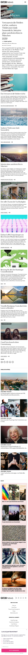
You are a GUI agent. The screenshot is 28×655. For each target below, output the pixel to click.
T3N (2, 320)
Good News (5, 38)
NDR (2, 283)
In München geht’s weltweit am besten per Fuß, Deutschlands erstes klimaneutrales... (13, 394)
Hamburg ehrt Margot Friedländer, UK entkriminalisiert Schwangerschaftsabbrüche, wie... (14, 447)
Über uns (14, 605)
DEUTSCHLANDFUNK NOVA (7, 105)
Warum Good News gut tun (14, 609)
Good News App (14, 620)
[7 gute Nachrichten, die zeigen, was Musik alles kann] (14, 461)
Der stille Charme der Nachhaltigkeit (13, 201)
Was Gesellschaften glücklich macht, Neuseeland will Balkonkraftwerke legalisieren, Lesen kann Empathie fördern (13, 567)
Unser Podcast (14, 624)
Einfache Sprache (14, 613)
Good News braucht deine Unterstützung (10, 343)
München (14, 43)
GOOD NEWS (4, 356)
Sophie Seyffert (8, 41)
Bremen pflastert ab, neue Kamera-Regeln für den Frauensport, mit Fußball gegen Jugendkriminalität (14, 544)
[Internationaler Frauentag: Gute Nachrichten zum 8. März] (14, 408)
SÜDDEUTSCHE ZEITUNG (7, 179)
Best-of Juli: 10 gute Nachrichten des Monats (13, 501)
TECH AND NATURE (5, 142)
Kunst (9, 43)
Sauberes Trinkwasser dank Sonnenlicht (10, 129)
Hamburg (5, 43)
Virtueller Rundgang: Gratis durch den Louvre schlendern (14, 307)
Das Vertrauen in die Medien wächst (13, 93)
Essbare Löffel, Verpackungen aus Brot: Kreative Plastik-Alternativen (12, 235)
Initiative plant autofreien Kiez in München (12, 165)
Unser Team (14, 607)
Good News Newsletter (14, 622)
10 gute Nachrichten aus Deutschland (11, 522)
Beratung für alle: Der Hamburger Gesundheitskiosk (12, 270)
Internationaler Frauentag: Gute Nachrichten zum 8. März (14, 420)
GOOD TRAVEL (4, 212)
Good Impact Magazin (14, 625)
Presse (14, 611)
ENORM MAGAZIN (5, 247)
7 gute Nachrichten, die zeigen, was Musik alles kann (13, 473)
